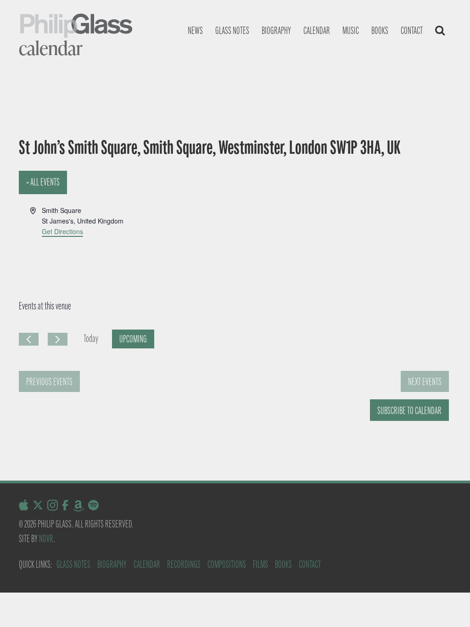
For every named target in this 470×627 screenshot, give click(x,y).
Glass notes (232, 30)
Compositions (226, 564)
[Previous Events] (29, 339)
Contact (412, 30)
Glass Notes (73, 564)
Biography (276, 30)
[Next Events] (57, 339)
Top (448, 605)
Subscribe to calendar (409, 410)
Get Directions (62, 231)
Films (260, 564)
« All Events (43, 182)
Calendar (316, 30)
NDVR (46, 538)
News (195, 30)
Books (379, 30)
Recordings (184, 564)
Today (91, 338)
